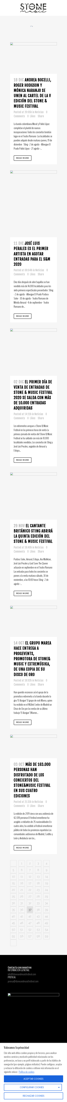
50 (13, 929)
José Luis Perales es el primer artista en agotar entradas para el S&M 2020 (32, 254)
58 (38, 936)
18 (38, 883)
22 (30, 889)
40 (13, 916)
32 (30, 903)
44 (46, 916)
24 (46, 889)
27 (30, 896)
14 (46, 876)
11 (21, 876)
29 (46, 896)
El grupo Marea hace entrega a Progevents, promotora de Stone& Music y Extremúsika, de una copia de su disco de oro (32, 659)
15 (13, 883)
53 (38, 929)
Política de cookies (26, 1072)
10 (13, 876)
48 (38, 923)
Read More (22, 158)
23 (38, 889)
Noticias (39, 112)
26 (21, 896)
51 (21, 929)
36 (21, 909)
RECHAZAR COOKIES (33, 1096)
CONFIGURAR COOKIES (32, 1087)
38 (38, 909)
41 (21, 916)
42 (30, 916)
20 (13, 889)
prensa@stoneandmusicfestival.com (23, 981)
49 (46, 923)
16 (21, 883)
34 (46, 903)
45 (13, 923)
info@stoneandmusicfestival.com (22, 974)
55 (13, 936)
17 (30, 883)
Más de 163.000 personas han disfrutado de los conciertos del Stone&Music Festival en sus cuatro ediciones (32, 780)
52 (30, 929)
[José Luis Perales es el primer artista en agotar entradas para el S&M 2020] (33, 203)
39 (46, 909)
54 (46, 929)
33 (38, 903)
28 (38, 896)
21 (21, 889)
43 (38, 916)
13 (38, 876)
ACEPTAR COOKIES (33, 1079)
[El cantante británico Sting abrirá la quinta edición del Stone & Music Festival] (33, 496)
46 (21, 923)
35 (13, 909)
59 (46, 936)
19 (46, 883)
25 (13, 896)
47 (30, 923)
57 (29, 936)
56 (21, 936)
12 (30, 876)
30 (13, 903)
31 (21, 903)
